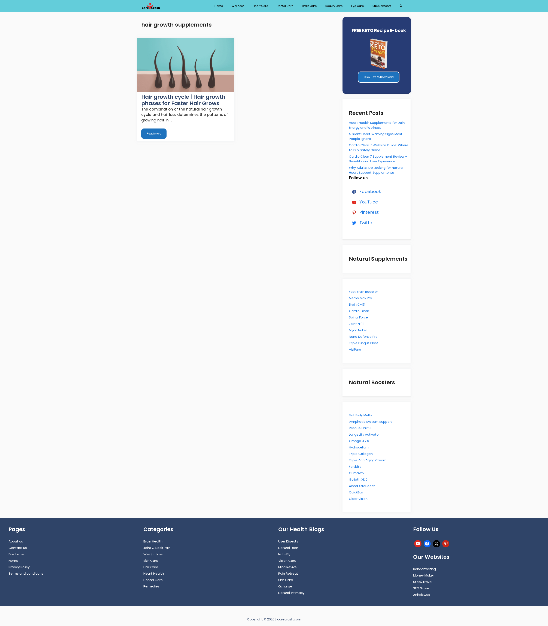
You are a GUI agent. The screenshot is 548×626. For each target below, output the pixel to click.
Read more (154, 133)
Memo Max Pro (360, 298)
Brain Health (152, 541)
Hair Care (150, 567)
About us (16, 541)
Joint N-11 (356, 323)
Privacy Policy (19, 567)
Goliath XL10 (358, 479)
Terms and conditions (26, 573)
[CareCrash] (150, 6)
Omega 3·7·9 (359, 441)
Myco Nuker (358, 330)
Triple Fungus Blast (363, 343)
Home (218, 6)
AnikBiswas (421, 594)
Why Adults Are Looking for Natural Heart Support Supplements (376, 170)
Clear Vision (358, 498)
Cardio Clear (359, 311)
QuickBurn (356, 492)
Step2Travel (422, 582)
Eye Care (357, 6)
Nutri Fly (284, 554)
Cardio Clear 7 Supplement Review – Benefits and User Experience (378, 159)
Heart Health (153, 573)
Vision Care (287, 560)
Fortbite (355, 466)
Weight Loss (153, 554)
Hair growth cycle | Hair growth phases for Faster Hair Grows (183, 100)
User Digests (288, 541)
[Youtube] (418, 543)
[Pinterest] (446, 543)
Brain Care (309, 6)
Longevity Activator (364, 434)
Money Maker (423, 575)
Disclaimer (17, 554)
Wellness (238, 6)
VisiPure (355, 349)
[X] (436, 543)
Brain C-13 (357, 304)
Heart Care (260, 6)
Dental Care (285, 6)
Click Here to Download (379, 77)
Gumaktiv (356, 473)
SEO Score (421, 588)
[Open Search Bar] (401, 6)
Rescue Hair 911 (360, 428)
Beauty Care (334, 6)
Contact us (18, 547)
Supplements (381, 6)
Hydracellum (359, 447)
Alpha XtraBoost (362, 486)
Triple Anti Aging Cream (367, 460)
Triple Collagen (361, 453)
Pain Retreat (288, 573)
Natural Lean (288, 547)
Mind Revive (287, 567)
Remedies (151, 586)
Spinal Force (358, 317)
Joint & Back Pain (156, 547)
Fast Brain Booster (363, 291)
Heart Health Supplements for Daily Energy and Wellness (377, 125)
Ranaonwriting (424, 569)
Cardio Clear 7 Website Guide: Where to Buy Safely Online (378, 147)
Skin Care (150, 560)
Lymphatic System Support (370, 421)
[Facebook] (427, 543)
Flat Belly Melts (360, 415)
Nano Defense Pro (363, 336)
